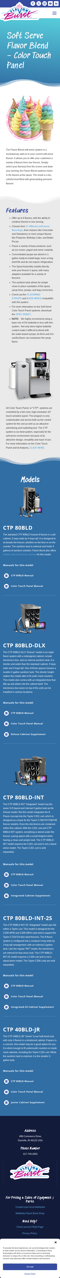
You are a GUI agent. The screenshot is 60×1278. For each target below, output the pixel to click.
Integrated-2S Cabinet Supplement (32, 1006)
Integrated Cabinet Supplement (30, 895)
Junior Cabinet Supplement (28, 1102)
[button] (55, 1242)
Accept (30, 1266)
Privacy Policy (30, 1274)
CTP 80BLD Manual (22, 575)
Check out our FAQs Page (29, 1227)
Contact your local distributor (30, 1207)
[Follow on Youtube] (50, 3)
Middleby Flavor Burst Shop (30, 1213)
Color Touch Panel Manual (27, 585)
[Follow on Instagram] (44, 3)
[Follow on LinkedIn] (56, 3)
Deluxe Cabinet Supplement (28, 734)
